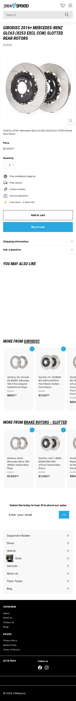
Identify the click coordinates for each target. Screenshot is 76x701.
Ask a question (12, 249)
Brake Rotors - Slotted (45, 422)
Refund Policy (10, 645)
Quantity (8, 158)
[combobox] (38, 15)
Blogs (6, 627)
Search (6, 613)
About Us (7, 617)
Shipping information (16, 241)
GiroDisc (7, 44)
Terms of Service (11, 649)
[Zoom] (70, 120)
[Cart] (62, 5)
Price (6, 142)
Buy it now (38, 226)
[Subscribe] (64, 515)
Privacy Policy (10, 640)
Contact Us (8, 622)
